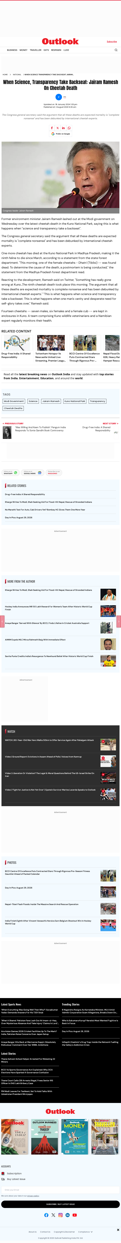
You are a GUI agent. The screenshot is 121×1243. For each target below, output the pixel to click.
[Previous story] (2, 621)
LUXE (66, 50)
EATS (46, 50)
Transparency (97, 401)
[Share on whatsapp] (69, 128)
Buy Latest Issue (16, 1179)
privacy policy (33, 1196)
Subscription (14, 1173)
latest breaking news (33, 374)
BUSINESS (12, 50)
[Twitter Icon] (53, 1215)
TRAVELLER (35, 50)
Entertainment (29, 378)
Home (5, 74)
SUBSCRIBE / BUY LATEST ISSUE (60, 1204)
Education (47, 378)
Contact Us (45, 1232)
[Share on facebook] (52, 128)
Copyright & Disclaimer (64, 1232)
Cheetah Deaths (13, 408)
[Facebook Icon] (46, 1215)
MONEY (23, 50)
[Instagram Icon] (60, 1215)
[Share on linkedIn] (63, 128)
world (78, 378)
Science (33, 401)
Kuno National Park (75, 401)
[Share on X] (57, 128)
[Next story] (119, 621)
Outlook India (61, 374)
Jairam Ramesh (51, 401)
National (17, 74)
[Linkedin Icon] (67, 1215)
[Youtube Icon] (74, 1215)
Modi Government (14, 401)
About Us (33, 1232)
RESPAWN (56, 50)
